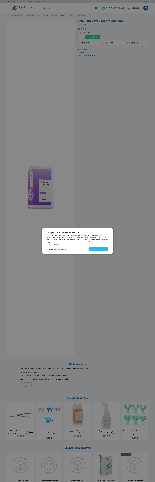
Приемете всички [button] (98, 249)
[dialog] (77, 241)
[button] (57, 249)
